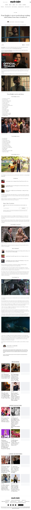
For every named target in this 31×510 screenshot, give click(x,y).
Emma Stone (3, 176)
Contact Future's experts (15, 500)
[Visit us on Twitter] (8, 505)
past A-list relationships (8, 50)
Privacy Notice (23, 210)
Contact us (24, 500)
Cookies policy (27, 501)
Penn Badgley (3, 47)
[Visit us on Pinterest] (15, 505)
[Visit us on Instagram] (10, 505)
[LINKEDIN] (14, 345)
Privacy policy (20, 501)
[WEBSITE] (15, 345)
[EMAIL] (16, 345)
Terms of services (12, 210)
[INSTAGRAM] (13, 345)
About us (6, 502)
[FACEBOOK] (12, 345)
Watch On (3, 67)
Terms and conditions (5, 501)
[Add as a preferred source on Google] (23, 505)
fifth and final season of (17, 48)
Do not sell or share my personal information (18, 502)
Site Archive (7, 500)
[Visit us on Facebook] (13, 505)
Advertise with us (13, 501)
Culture (15, 12)
